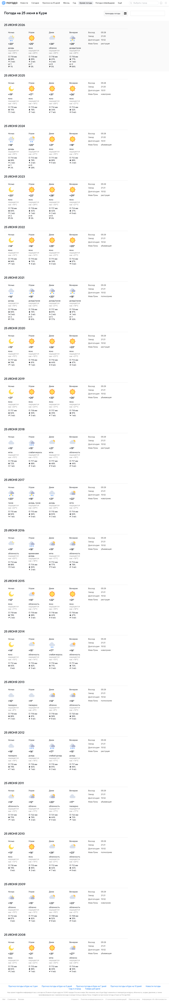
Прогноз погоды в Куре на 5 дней (57, 986)
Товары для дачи (92, 989)
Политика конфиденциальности (92, 999)
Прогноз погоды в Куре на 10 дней (126, 986)
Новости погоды (153, 986)
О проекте (75, 999)
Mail (3, 999)
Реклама (21, 999)
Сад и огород (75, 989)
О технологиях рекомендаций (116, 999)
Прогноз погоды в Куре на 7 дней (91, 986)
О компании (12, 999)
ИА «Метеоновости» (159, 999)
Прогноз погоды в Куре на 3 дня (22, 986)
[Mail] (3, 3)
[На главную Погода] (11, 3)
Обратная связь (134, 999)
